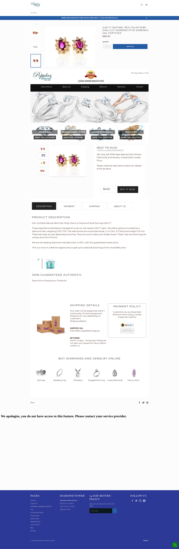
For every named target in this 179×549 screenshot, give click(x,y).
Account (146, 13)
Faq (31, 509)
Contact (139, 87)
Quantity (106, 42)
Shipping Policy (35, 521)
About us (66, 87)
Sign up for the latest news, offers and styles (102, 505)
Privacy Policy (34, 515)
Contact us (33, 503)
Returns (103, 87)
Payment (121, 87)
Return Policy (34, 518)
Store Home (46, 87)
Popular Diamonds (39, 540)
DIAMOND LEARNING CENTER (40, 506)
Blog (31, 528)
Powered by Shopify (50, 540)
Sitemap (33, 531)
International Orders (37, 512)
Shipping (85, 87)
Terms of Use (34, 524)
